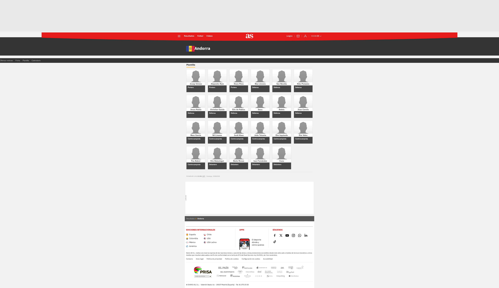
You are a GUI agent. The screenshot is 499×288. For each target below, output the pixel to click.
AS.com (282, 267)
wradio (241, 272)
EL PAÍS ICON (247, 276)
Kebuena (289, 272)
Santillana (247, 267)
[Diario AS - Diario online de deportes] (249, 36)
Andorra (202, 48)
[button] (203, 276)
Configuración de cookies (251, 259)
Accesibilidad (268, 259)
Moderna (221, 275)
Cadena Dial (259, 272)
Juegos (289, 36)
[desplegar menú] (179, 36)
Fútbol (200, 36)
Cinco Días (249, 272)
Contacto (189, 259)
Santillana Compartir (262, 267)
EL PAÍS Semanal (268, 272)
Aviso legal (199, 259)
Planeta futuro (277, 272)
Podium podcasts (235, 276)
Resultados (189, 36)
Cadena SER (273, 267)
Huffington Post (227, 272)
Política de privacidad (214, 259)
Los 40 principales (235, 267)
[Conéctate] (305, 36)
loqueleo (269, 276)
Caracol (300, 267)
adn (291, 267)
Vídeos (209, 36)
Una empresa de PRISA (202, 270)
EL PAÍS (223, 267)
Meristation (280, 276)
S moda (258, 276)
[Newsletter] (298, 36)
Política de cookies (232, 259)
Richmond (299, 272)
